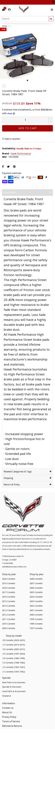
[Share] (3, 166)
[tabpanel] (27, 55)
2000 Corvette (36, 614)
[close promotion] (53, 0)
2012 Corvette (8, 614)
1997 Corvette (36, 628)
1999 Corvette (36, 619)
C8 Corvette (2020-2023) (14, 640)
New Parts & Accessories (13, 682)
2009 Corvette (8, 628)
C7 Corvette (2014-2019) (14, 644)
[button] (51, 121)
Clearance (6, 695)
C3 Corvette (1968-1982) (14, 662)
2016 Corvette (8, 596)
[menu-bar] (51, 9)
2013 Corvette (8, 610)
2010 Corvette (8, 623)
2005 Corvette (36, 592)
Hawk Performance (21, 153)
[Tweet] (8, 166)
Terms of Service (11, 721)
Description (10, 192)
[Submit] (51, 18)
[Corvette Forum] (33, 9)
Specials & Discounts (11, 686)
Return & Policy (12, 484)
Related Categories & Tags (18, 471)
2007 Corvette (36, 583)
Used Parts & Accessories (14, 691)
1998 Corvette (36, 623)
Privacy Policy (9, 716)
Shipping (8, 478)
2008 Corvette (36, 578)
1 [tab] (27, 80)
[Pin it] (14, 166)
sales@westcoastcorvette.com (14, 566)
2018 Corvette (8, 588)
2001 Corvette (36, 610)
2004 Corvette (36, 596)
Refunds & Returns (12, 725)
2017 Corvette (8, 592)
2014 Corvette (8, 605)
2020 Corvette (8, 578)
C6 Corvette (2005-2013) (14, 649)
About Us (7, 712)
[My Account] (9, 9)
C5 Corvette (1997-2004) (14, 653)
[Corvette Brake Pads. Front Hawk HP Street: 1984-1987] (27, 55)
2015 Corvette (8, 601)
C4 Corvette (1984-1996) (14, 658)
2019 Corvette (8, 583)
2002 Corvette (36, 605)
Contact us (7, 707)
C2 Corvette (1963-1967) (14, 667)
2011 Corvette (8, 619)
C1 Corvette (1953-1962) (14, 671)
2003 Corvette (36, 601)
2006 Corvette (36, 588)
